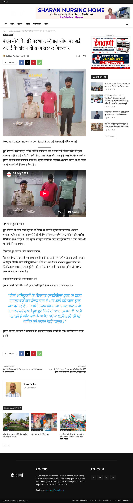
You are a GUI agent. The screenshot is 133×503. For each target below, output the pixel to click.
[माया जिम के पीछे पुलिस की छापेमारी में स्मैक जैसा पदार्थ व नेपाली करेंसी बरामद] (97, 127)
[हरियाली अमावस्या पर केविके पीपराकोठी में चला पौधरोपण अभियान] (16, 422)
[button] (127, 24)
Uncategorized (14, 31)
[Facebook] (21, 62)
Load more (110, 136)
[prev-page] (4, 445)
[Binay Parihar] (4, 56)
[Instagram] (100, 477)
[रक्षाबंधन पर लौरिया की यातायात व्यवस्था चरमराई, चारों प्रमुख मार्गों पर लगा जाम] (97, 86)
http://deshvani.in (30, 388)
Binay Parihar (13, 56)
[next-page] (8, 445)
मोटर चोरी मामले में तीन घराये (40, 434)
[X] (27, 62)
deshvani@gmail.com (55, 490)
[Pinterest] (33, 62)
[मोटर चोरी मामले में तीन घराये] (44, 422)
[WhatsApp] (39, 62)
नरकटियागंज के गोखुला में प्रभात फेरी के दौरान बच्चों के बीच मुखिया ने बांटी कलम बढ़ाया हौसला (72, 436)
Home (5, 31)
